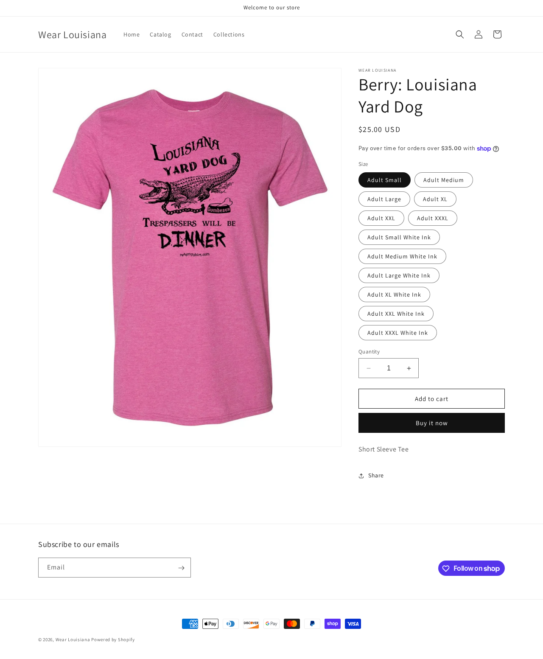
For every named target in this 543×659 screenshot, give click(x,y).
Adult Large (384, 199)
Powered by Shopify (113, 639)
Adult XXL (381, 218)
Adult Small (384, 180)
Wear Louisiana (73, 639)
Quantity (369, 351)
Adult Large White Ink (399, 275)
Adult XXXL (432, 218)
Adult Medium (443, 180)
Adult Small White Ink (399, 237)
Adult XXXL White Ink (397, 333)
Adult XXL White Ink (396, 313)
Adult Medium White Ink (402, 256)
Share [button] (376, 475)
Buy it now (432, 423)
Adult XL (435, 199)
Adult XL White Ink (394, 294)
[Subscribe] (181, 568)
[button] (460, 34)
